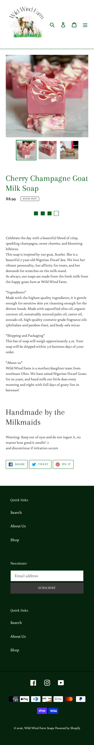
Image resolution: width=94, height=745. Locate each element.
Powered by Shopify (67, 728)
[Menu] (85, 24)
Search (16, 512)
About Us (18, 525)
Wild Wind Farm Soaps (39, 728)
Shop (14, 539)
